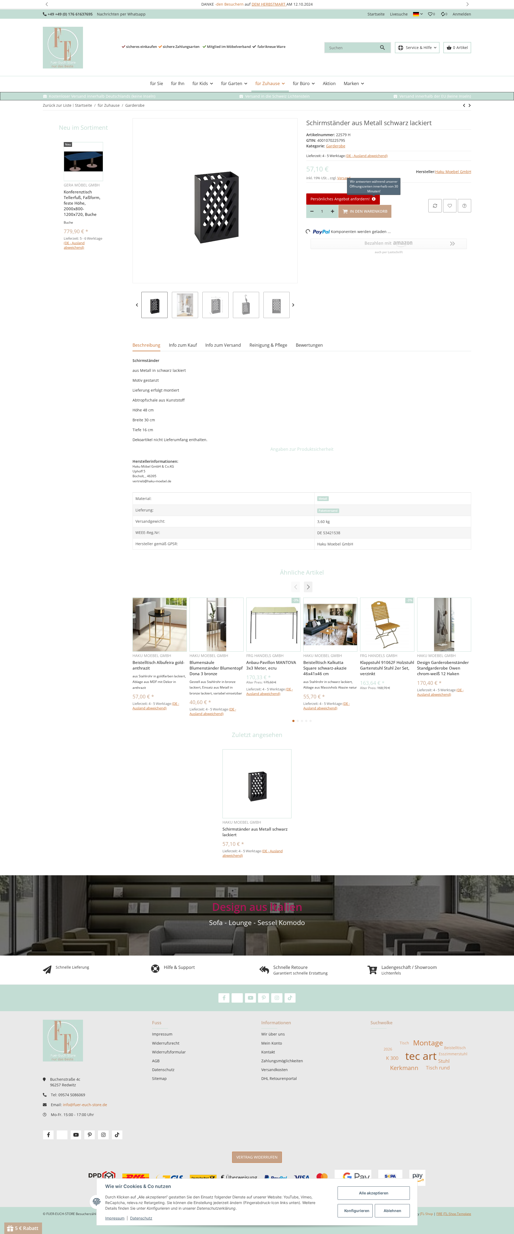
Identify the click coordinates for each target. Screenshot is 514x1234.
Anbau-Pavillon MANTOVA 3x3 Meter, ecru (271, 665)
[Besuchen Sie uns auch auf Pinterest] (263, 998)
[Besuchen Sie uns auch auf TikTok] (290, 998)
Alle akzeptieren (373, 1193)
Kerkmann (404, 1068)
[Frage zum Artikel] (464, 205)
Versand (343, 177)
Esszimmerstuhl (453, 1053)
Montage (428, 1043)
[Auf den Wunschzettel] (449, 205)
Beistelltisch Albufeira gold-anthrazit (158, 665)
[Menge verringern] (312, 211)
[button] (46, 4)
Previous (137, 305)
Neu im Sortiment (83, 127)
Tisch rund (438, 1067)
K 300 (392, 1058)
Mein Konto (271, 1043)
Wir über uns (273, 1034)
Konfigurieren (356, 1210)
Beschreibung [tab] (146, 345)
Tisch (404, 1042)
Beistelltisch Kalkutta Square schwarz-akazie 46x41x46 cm (325, 668)
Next (293, 305)
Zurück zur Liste (57, 105)
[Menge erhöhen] (332, 211)
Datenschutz (141, 1218)
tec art (421, 1056)
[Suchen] (385, 47)
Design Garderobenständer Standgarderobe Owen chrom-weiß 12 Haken (443, 668)
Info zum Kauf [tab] (183, 345)
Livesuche (399, 14)
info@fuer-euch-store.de (85, 1104)
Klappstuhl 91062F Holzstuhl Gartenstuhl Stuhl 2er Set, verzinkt (387, 668)
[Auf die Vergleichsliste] (435, 205)
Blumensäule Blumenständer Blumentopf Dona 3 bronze (216, 668)
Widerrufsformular (169, 1052)
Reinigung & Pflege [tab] (268, 345)
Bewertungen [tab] (309, 345)
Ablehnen (392, 1210)
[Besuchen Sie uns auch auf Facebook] (223, 998)
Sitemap (159, 1078)
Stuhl (444, 1061)
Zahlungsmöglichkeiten (282, 1060)
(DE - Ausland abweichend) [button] (367, 155)
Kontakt (268, 1052)
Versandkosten (274, 1069)
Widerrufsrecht (165, 1043)
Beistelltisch (455, 1047)
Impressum (114, 1218)
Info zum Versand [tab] (223, 345)
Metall (323, 499)
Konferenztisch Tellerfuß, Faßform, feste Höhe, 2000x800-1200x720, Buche (82, 203)
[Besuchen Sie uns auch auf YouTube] (250, 998)
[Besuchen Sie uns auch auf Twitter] (237, 998)
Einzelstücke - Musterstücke (259, 4)
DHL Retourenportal (279, 1078)
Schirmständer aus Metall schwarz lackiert (255, 831)
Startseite (376, 14)
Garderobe (335, 145)
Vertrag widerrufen (257, 1157)
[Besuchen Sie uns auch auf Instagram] (276, 998)
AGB (156, 1060)
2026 (388, 1049)
